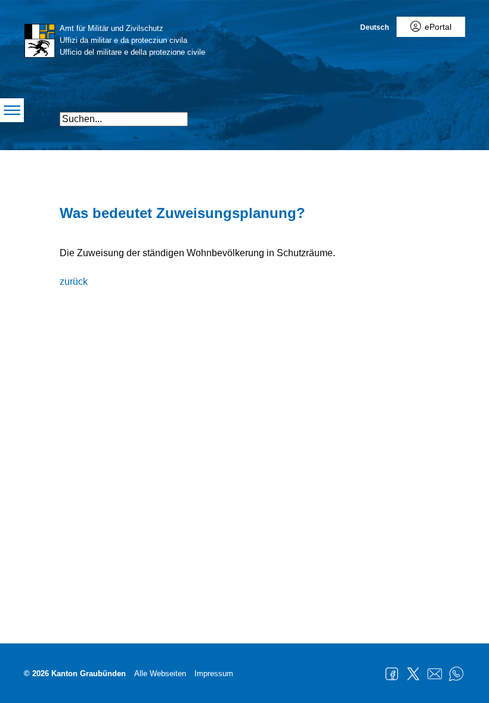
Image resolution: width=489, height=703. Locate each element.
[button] (395, 114)
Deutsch (374, 27)
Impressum (213, 673)
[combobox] (124, 119)
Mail (435, 674)
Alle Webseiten (160, 673)
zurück (74, 281)
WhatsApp (456, 674)
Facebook (392, 674)
